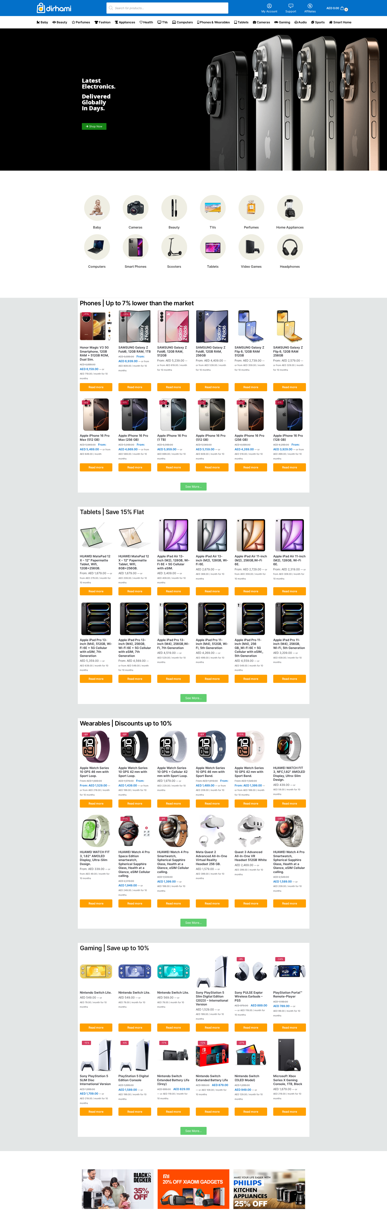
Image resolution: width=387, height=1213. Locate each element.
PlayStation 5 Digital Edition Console (133, 1078)
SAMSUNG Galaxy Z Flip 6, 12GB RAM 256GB (288, 351)
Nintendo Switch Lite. (96, 992)
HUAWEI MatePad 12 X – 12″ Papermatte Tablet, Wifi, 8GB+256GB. (133, 562)
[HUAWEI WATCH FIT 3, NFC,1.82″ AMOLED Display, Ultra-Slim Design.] (289, 746)
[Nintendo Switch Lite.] (96, 971)
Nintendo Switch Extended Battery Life (212, 1078)
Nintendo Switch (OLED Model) (247, 1078)
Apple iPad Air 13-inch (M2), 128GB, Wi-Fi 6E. (212, 560)
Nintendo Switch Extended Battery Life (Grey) (173, 1080)
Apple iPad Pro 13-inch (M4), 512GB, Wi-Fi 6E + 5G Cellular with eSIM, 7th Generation (96, 648)
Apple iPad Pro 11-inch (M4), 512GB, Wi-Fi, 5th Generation (212, 644)
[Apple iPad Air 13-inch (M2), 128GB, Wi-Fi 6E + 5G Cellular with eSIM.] (173, 535)
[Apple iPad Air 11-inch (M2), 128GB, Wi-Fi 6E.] (289, 535)
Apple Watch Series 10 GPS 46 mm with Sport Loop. (94, 772)
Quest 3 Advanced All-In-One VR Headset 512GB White (251, 856)
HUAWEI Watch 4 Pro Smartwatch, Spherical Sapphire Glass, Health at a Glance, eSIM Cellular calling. (173, 862)
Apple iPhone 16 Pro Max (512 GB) (94, 438)
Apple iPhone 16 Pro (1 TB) (172, 438)
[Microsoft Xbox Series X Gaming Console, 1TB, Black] (289, 1055)
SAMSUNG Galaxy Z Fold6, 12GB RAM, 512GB (172, 351)
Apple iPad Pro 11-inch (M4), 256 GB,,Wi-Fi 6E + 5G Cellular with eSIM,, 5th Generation (249, 648)
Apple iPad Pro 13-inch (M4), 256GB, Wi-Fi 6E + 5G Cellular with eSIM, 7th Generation (134, 648)
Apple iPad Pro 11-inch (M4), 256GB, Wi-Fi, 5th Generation (289, 644)
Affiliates (310, 11)
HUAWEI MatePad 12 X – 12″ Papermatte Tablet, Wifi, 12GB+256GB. (95, 562)
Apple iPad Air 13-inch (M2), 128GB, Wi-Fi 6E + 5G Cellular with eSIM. (173, 562)
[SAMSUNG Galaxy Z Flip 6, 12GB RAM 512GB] (251, 326)
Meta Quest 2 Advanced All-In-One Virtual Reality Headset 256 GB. (211, 858)
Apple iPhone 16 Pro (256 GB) (249, 438)
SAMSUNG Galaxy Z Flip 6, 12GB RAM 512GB (249, 351)
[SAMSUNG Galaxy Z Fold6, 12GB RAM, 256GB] (212, 326)
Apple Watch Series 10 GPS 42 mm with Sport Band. (249, 772)
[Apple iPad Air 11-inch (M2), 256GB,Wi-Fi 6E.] (251, 535)
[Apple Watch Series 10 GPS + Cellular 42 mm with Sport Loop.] (173, 746)
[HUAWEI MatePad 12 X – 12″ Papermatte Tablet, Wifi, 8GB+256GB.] (134, 535)
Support (290, 11)
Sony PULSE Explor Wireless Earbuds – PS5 (249, 996)
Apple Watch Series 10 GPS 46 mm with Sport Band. (210, 772)
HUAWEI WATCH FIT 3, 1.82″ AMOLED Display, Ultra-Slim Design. (95, 858)
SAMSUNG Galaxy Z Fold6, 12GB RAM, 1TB (134, 349)
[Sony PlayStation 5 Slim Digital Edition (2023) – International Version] (212, 971)
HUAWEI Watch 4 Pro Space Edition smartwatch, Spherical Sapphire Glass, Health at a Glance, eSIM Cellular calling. (134, 864)
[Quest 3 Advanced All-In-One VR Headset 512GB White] (251, 831)
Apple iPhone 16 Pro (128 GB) (288, 438)
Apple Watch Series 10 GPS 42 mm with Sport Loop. (132, 772)
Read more (96, 387)
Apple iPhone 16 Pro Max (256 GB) (133, 438)
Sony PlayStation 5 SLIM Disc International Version (95, 1080)
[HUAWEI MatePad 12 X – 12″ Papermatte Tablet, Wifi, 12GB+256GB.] (96, 535)
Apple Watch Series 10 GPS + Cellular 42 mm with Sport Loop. (172, 772)
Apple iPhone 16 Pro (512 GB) (210, 438)
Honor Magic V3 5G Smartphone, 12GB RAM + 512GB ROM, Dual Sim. (94, 353)
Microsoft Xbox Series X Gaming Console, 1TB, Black (287, 1080)
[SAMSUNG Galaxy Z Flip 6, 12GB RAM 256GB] (289, 326)
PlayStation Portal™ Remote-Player (287, 995)
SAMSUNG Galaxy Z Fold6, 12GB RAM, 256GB (210, 351)
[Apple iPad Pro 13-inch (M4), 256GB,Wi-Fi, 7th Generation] (173, 618)
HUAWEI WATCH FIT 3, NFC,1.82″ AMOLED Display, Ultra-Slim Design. (289, 774)
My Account (269, 11)
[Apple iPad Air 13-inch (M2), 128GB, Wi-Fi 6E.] (212, 535)
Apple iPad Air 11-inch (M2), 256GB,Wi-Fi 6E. (251, 560)
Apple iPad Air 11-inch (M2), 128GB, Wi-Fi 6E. (289, 560)
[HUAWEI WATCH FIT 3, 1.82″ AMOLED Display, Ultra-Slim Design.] (96, 831)
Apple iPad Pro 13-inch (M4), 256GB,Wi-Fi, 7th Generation (173, 644)
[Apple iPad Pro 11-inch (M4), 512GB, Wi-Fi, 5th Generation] (212, 618)
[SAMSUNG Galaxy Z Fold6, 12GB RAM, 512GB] (173, 326)
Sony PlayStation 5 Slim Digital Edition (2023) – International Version (212, 998)
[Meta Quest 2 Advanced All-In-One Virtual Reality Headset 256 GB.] (212, 831)
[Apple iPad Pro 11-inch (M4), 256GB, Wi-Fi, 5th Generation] (289, 618)
